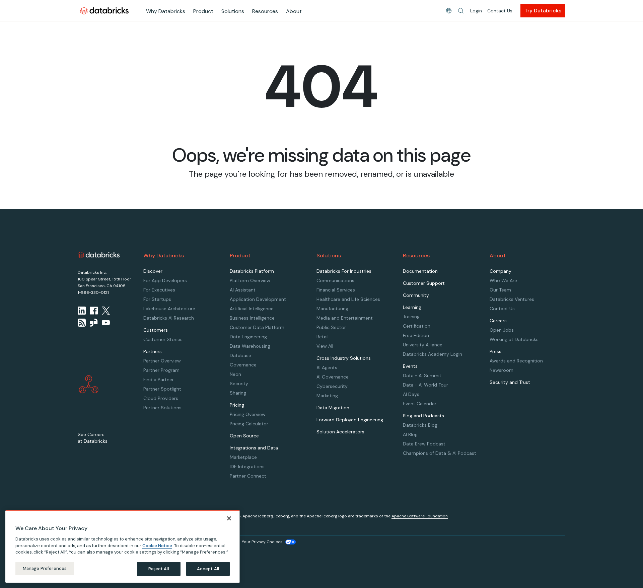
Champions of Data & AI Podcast (439, 453)
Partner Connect (248, 476)
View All (324, 346)
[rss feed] (82, 323)
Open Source (244, 436)
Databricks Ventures (512, 299)
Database (240, 355)
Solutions (232, 11)
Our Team (500, 290)
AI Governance (332, 377)
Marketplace (243, 457)
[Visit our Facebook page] (94, 311)
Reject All (158, 569)
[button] (461, 11)
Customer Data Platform (257, 327)
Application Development (258, 299)
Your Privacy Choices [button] (262, 541)
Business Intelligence (252, 318)
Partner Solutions (162, 408)
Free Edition (416, 335)
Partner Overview (162, 361)
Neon (235, 374)
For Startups (157, 299)
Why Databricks (165, 11)
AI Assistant (243, 290)
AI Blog (410, 434)
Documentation (420, 271)
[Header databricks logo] (104, 10)
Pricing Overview (248, 414)
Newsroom (501, 370)
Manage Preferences (45, 568)
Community (416, 295)
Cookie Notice (157, 545)
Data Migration (332, 408)
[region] (122, 546)
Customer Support (424, 283)
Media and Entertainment (344, 318)
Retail (322, 337)
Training (411, 317)
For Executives (159, 290)
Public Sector (331, 327)
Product (203, 11)
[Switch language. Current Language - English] (449, 11)
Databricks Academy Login (432, 354)
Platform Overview (250, 280)
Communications (335, 280)
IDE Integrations (247, 467)
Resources (265, 11)
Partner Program (161, 370)
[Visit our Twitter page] (106, 311)
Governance (243, 365)
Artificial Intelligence (252, 309)
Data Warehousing (250, 346)
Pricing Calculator (249, 424)
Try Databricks (542, 10)
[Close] (229, 518)
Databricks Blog (420, 425)
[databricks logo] (99, 255)
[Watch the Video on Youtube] (106, 323)
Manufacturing (332, 309)
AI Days (411, 394)
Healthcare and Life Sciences (348, 299)
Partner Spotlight (162, 389)
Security (239, 384)
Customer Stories (163, 339)
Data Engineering (248, 337)
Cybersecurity (332, 386)
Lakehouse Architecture (169, 309)
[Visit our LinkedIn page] (82, 311)
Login (476, 11)
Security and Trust (510, 382)
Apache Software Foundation (419, 516)
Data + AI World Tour (425, 385)
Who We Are (503, 280)
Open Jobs (502, 330)
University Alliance (422, 345)
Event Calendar (419, 404)
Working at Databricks (514, 339)
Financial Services (335, 290)
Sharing (238, 393)
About (294, 11)
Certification (416, 326)
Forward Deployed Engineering (349, 420)
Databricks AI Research (168, 318)
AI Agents (326, 367)
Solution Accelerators (340, 432)
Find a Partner (158, 379)
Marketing (327, 396)
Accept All (208, 569)
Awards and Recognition (516, 361)
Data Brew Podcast (424, 444)
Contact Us (499, 11)
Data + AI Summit (422, 375)
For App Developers (165, 280)
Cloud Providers (160, 398)
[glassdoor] (94, 323)
